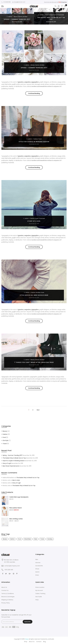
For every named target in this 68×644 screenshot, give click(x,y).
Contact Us (4, 590)
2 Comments (60, 15)
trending (49, 539)
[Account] (59, 6)
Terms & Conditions (7, 593)
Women (37, 562)
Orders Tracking (40, 593)
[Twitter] (6, 573)
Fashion (20, 16)
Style (35, 539)
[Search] (55, 6)
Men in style (16, 480)
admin (10, 16)
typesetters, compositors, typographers (28, 82)
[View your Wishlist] (61, 6)
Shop (25, 641)
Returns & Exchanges (7, 597)
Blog (44, 641)
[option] (17, 16)
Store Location (39, 587)
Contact (38, 641)
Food (46, 15)
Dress (37, 575)
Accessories (39, 566)
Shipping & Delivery (7, 600)
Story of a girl (34, 221)
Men (36, 559)
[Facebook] (3, 573)
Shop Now (64, 2)
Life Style (25, 16)
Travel (54, 15)
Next (38, 410)
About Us (4, 587)
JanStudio (51, 639)
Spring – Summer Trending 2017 (17, 19)
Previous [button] (3, 16)
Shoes (37, 569)
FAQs (37, 600)
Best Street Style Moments (11, 466)
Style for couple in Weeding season (34, 142)
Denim (37, 572)
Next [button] (65, 16)
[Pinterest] (17, 573)
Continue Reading (35, 93)
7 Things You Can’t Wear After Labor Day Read (34, 362)
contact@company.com (12, 566)
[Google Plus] (10, 573)
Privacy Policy (5, 603)
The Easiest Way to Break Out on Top (51, 18)
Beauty (16, 16)
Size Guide (38, 597)
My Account (39, 590)
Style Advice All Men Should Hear (34, 295)
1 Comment (42, 218)
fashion (12, 539)
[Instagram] (14, 573)
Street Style (27, 539)
